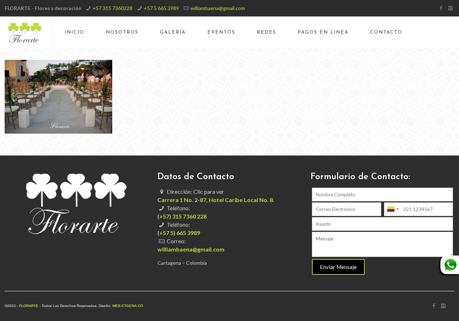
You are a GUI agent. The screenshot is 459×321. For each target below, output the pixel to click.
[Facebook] (441, 8)
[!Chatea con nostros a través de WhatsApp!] (448, 274)
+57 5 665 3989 (161, 8)
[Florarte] (25, 32)
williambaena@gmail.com (217, 8)
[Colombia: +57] (392, 209)
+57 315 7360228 (112, 8)
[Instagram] (450, 8)
